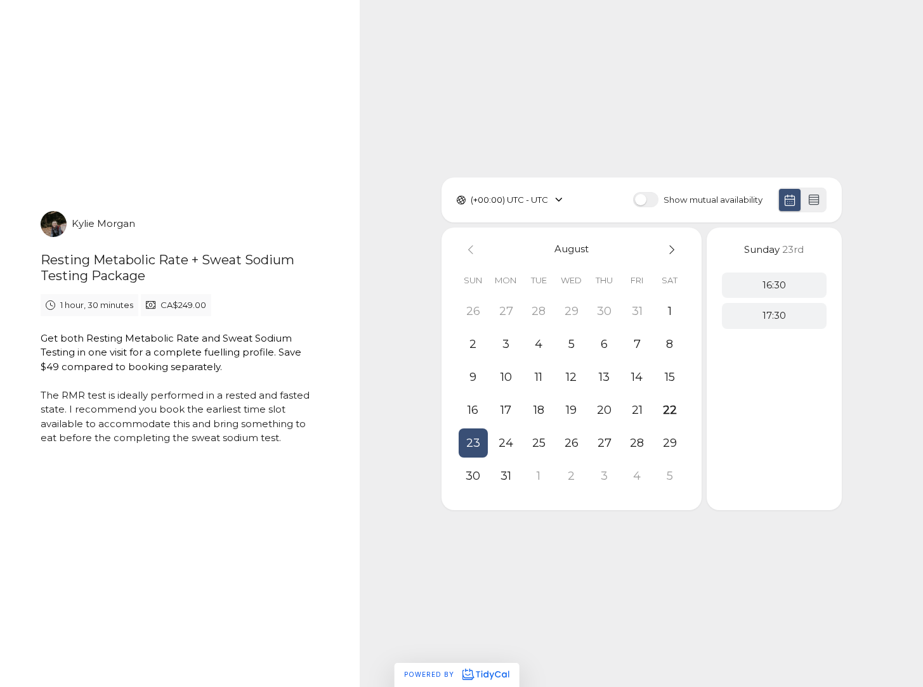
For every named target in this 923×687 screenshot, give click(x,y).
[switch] (645, 199)
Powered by (430, 674)
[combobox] (472, 200)
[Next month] (669, 249)
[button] (473, 443)
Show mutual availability (713, 200)
